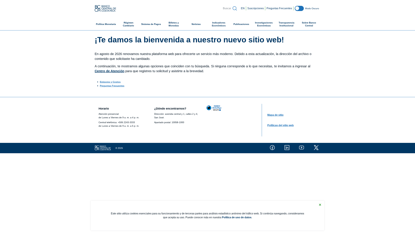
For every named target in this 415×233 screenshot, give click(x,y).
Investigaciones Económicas (265, 24)
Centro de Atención (109, 71)
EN (243, 8)
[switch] (299, 8)
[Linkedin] (287, 147)
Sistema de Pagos (151, 24)
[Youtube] (301, 147)
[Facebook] (272, 147)
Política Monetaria (106, 24)
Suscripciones (255, 8)
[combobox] (230, 8)
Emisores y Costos (110, 82)
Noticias (196, 24)
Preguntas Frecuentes (279, 8)
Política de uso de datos (236, 217)
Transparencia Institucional (286, 24)
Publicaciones (241, 24)
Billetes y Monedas (174, 24)
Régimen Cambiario (128, 24)
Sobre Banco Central (309, 24)
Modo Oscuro (312, 8)
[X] (316, 147)
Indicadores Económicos (221, 24)
